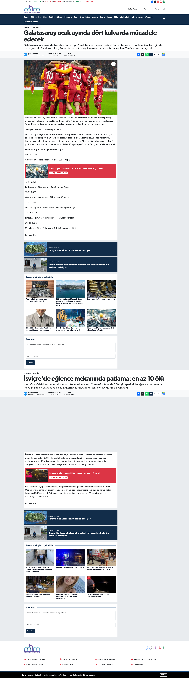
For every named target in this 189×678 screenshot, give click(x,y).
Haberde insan (137, 17)
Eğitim (34, 17)
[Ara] (164, 9)
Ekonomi (68, 17)
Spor (76, 17)
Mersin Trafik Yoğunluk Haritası (145, 659)
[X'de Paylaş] (142, 54)
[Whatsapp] (163, 648)
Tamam (163, 674)
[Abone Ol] (163, 54)
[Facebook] (148, 648)
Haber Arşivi (138, 665)
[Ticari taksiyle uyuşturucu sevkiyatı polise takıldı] (40, 289)
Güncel (59, 17)
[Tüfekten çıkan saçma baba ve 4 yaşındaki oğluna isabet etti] (101, 557)
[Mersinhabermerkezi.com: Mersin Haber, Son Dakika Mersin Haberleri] (32, 9)
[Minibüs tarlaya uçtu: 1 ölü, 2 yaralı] (70, 557)
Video (146, 9)
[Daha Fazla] (151, 54)
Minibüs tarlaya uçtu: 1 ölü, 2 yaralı (70, 567)
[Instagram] (155, 648)
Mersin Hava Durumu (70, 659)
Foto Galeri (132, 9)
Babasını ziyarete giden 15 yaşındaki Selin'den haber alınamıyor (67, 596)
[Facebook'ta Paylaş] (138, 54)
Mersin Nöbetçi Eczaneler (35, 659)
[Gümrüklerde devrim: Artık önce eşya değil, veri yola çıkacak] (40, 318)
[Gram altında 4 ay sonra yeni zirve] (101, 289)
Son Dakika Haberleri (105, 665)
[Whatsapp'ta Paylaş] (147, 54)
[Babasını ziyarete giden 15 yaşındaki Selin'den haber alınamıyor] (70, 584)
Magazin (149, 17)
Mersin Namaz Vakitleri (106, 659)
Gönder (30, 362)
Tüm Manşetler (67, 665)
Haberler (27, 27)
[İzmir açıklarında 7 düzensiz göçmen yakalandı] (101, 584)
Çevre (102, 17)
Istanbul (37, 27)
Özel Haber (85, 17)
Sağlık (51, 17)
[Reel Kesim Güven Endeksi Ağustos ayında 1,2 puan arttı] (70, 318)
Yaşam (95, 17)
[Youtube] (159, 648)
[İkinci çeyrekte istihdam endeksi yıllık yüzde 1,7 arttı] (101, 318)
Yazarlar (158, 9)
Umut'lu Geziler (31, 22)
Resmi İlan (42, 17)
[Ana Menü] (164, 19)
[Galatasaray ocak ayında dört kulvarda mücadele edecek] (70, 87)
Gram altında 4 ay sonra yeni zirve (101, 299)
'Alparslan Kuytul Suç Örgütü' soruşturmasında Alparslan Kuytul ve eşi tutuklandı (39, 570)
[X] (151, 648)
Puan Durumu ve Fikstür (34, 665)
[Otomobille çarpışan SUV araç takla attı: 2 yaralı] (40, 584)
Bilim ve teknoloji (121, 17)
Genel (26, 17)
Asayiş (109, 17)
